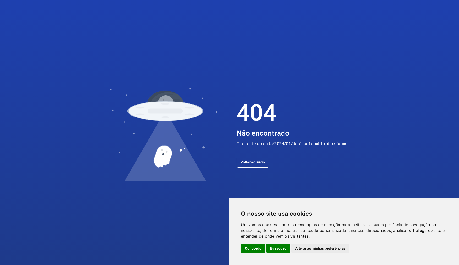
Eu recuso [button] (278, 248)
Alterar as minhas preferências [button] (320, 248)
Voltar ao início (253, 162)
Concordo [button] (253, 248)
